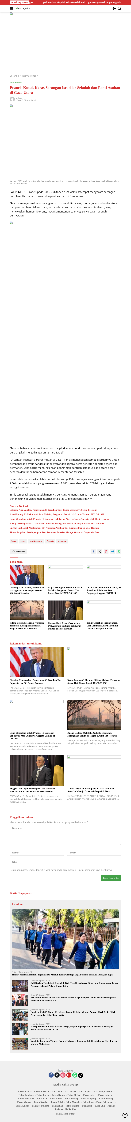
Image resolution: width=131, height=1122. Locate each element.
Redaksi (111, 1106)
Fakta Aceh (70, 1091)
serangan (62, 541)
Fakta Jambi (56, 1098)
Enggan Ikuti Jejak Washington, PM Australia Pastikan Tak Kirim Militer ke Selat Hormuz (54, 528)
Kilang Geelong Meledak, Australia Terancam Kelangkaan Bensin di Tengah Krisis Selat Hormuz (57, 523)
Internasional (16, 82)
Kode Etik (100, 1106)
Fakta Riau (57, 1106)
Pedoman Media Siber (66, 1109)
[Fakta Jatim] (22, 8)
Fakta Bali (42, 1098)
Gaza (13, 541)
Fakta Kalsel (89, 1095)
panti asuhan (36, 541)
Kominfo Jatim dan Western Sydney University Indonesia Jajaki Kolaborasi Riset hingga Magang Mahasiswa (74, 1042)
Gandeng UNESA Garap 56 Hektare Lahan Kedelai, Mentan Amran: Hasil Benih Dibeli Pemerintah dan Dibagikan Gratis (73, 1013)
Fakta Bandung (26, 1095)
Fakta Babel (57, 1102)
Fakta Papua (85, 1091)
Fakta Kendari (41, 1102)
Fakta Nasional (41, 1091)
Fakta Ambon (22, 1106)
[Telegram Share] (112, 551)
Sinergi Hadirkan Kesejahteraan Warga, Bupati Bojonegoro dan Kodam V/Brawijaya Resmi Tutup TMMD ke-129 (72, 1028)
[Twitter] (57, 1075)
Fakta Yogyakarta (40, 1106)
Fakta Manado (73, 1102)
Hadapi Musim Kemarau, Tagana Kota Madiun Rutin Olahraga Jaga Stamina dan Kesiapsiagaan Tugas (62, 975)
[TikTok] (80, 1075)
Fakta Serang (71, 1098)
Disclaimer (87, 1106)
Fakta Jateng (42, 1095)
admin (19, 98)
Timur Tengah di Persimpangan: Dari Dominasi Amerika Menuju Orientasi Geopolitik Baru (54, 532)
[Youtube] (68, 1075)
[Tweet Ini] (99, 551)
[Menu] (12, 8)
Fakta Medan (74, 1095)
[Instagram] (63, 1075)
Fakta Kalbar (24, 1091)
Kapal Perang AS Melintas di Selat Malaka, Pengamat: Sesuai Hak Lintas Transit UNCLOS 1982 (57, 514)
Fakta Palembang (105, 1102)
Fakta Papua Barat (103, 1091)
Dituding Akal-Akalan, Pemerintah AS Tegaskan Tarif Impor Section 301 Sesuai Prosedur (53, 510)
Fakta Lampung (88, 1098)
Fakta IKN (57, 1091)
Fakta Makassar (26, 1098)
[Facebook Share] (93, 551)
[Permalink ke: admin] (12, 99)
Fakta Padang (106, 1098)
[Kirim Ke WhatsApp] (118, 551)
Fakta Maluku (24, 1102)
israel (23, 541)
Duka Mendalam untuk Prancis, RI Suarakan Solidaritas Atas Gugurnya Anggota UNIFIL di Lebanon (59, 519)
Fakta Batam (58, 1095)
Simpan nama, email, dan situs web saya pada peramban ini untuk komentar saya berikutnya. (62, 869)
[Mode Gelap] (114, 8)
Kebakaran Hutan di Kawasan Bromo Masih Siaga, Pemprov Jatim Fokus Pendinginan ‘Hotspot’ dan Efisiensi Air (73, 999)
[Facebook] (51, 1075)
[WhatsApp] (74, 1075)
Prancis (50, 541)
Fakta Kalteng (105, 1095)
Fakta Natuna (72, 1106)
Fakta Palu (88, 1102)
